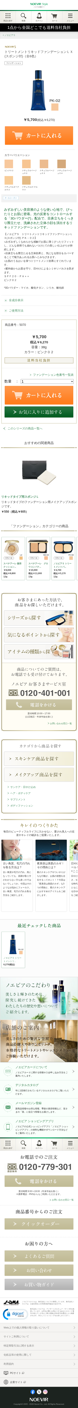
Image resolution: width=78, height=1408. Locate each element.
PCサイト (15, 1373)
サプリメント (18, 799)
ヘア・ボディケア (20, 793)
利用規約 (9, 1363)
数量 (8, 381)
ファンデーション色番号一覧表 (53, 374)
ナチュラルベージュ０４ (64, 171)
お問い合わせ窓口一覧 (61, 723)
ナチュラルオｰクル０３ (30, 188)
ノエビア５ (10, 35)
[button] (15, 1314)
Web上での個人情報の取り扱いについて (27, 1327)
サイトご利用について (16, 1336)
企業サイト (16, 1382)
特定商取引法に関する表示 (19, 1345)
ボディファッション (21, 805)
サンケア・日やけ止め (23, 787)
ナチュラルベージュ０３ (47, 171)
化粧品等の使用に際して (18, 1354)
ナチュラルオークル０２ (12, 188)
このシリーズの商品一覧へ (25, 428)
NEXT (4, 951)
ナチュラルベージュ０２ (29, 171)
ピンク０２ (9, 170)
